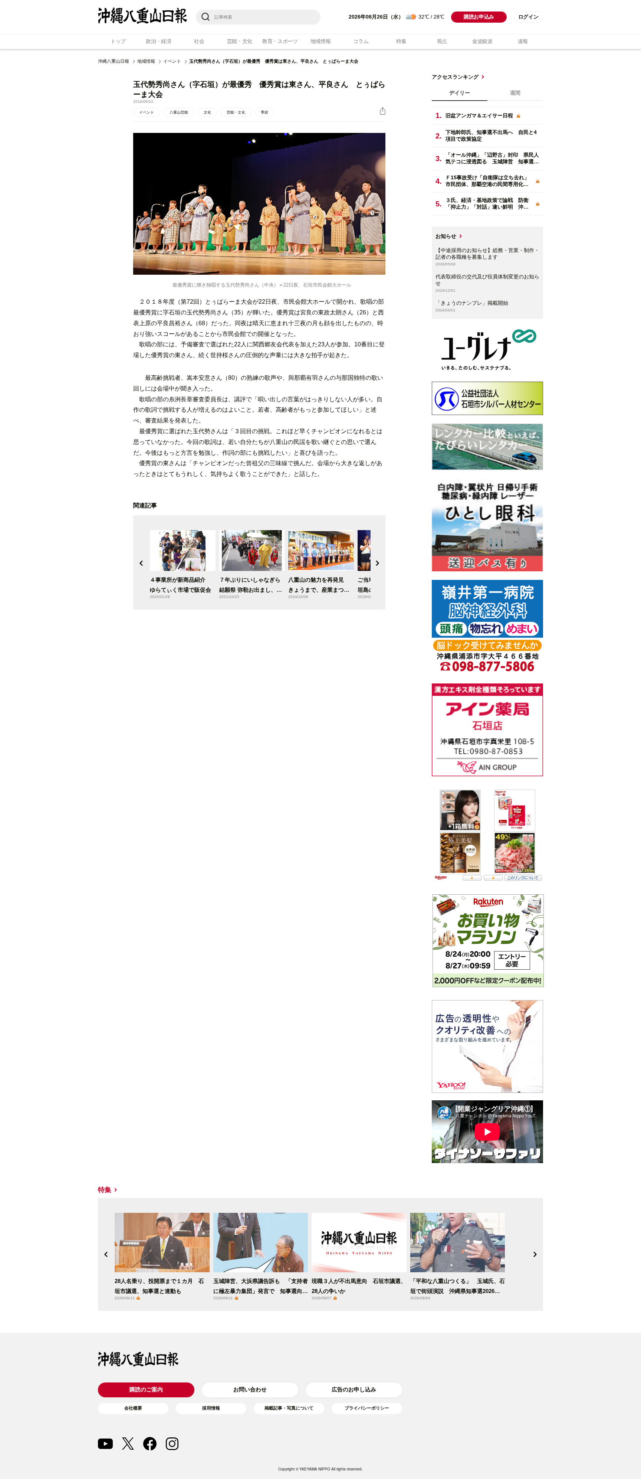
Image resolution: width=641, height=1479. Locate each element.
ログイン (528, 17)
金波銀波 (482, 41)
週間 (515, 93)
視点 (442, 41)
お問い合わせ (250, 1389)
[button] (141, 563)
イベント (172, 61)
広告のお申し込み (354, 1389)
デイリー (459, 93)
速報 (523, 41)
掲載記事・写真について (288, 1408)
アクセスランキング (455, 77)
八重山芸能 (179, 112)
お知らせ (445, 236)
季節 (264, 112)
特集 (401, 41)
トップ (118, 41)
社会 (199, 41)
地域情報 (320, 41)
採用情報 (211, 1408)
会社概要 (133, 1408)
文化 (207, 112)
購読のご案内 (146, 1389)
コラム (360, 41)
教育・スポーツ (280, 41)
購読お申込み (479, 17)
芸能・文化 (240, 41)
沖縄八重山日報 (113, 61)
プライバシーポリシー (367, 1408)
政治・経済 (158, 41)
